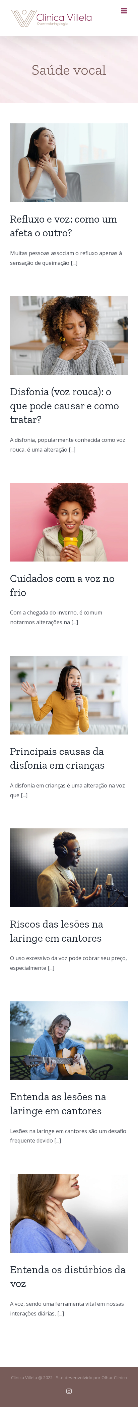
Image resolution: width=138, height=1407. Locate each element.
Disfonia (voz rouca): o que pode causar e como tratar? (64, 405)
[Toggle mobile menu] (124, 10)
